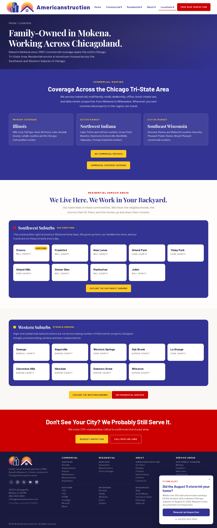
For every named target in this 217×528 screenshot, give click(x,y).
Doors (102, 500)
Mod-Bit (66, 503)
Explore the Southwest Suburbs (108, 288)
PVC (64, 494)
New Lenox (181, 471)
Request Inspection (92, 439)
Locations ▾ (167, 6)
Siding (102, 494)
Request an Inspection (186, 512)
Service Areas (142, 474)
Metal (64, 506)
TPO (64, 490)
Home (97, 6)
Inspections (67, 481)
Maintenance (68, 474)
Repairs (65, 471)
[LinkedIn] (36, 482)
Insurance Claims (144, 497)
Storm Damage (106, 471)
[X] (24, 482)
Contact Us (141, 481)
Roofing (66, 465)
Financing (140, 500)
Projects (140, 471)
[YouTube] (30, 482)
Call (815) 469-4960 (125, 439)
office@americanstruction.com (23, 499)
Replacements (68, 468)
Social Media (142, 494)
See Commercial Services (109, 154)
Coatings (66, 500)
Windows (103, 497)
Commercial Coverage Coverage (108, 165)
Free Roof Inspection (194, 7)
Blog (138, 490)
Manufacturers (69, 477)
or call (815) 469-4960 (186, 519)
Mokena (179, 465)
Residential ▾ (134, 6)
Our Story (140, 465)
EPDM (65, 497)
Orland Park (181, 474)
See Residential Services (130, 395)
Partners (140, 477)
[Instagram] (17, 482)
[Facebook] (11, 482)
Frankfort (180, 468)
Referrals (140, 503)
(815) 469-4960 (17, 496)
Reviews (140, 468)
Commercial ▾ (114, 6)
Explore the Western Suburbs (90, 395)
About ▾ (151, 6)
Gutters (102, 503)
